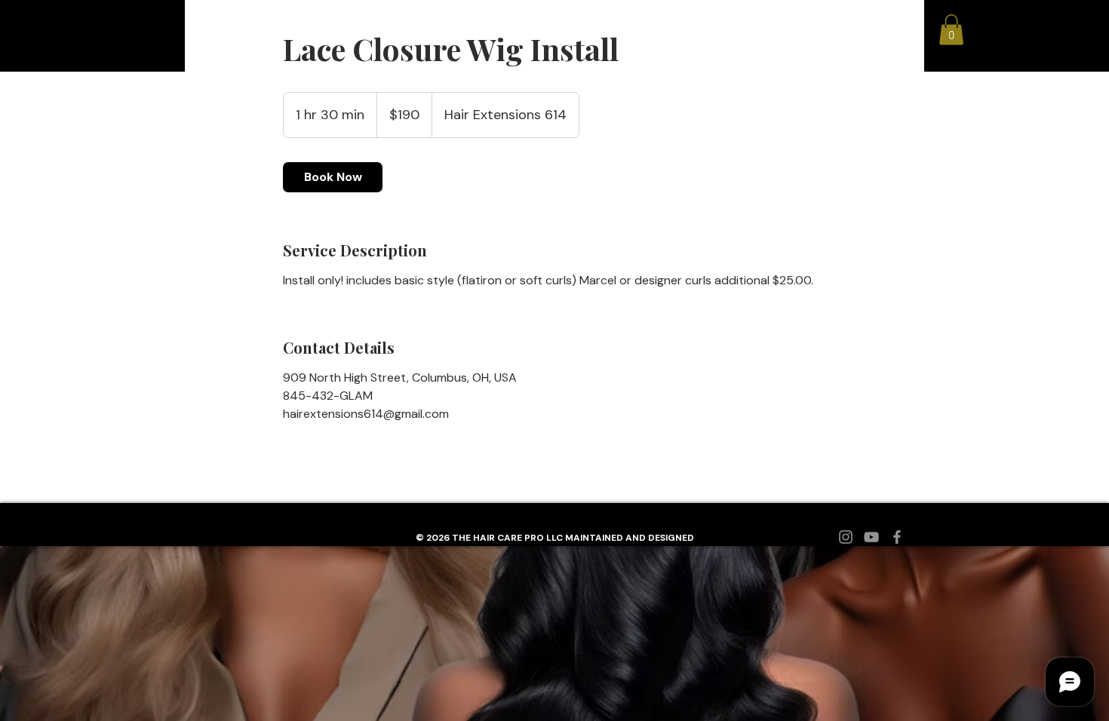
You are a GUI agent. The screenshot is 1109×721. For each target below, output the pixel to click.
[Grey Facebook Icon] (897, 537)
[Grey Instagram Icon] (846, 537)
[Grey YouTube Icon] (871, 537)
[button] (951, 29)
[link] (332, 177)
